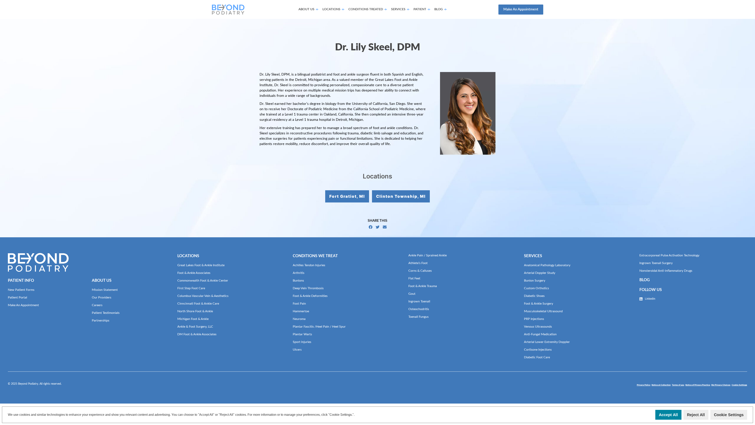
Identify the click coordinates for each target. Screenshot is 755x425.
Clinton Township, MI (401, 196)
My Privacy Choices (720, 385)
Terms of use (678, 385)
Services (398, 9)
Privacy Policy (643, 385)
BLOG (644, 280)
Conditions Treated (365, 9)
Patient (419, 9)
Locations (331, 9)
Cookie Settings (739, 385)
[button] (356, 415)
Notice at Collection (661, 385)
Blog (438, 9)
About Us (306, 9)
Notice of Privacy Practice (697, 385)
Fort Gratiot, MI (347, 196)
